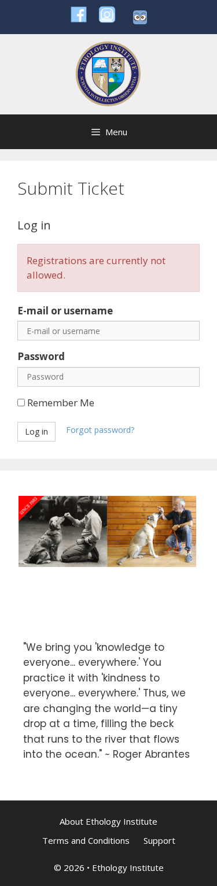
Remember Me (59, 402)
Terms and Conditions (86, 840)
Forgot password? (100, 429)
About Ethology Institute (108, 821)
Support (159, 840)
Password (41, 356)
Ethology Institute (128, 867)
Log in (36, 431)
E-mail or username (65, 310)
